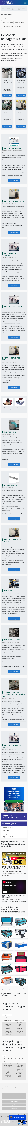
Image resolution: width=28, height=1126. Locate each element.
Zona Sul (14, 1017)
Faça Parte (14, 1108)
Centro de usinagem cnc (8, 30)
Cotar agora (7, 95)
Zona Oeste (6, 1017)
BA (12, 1059)
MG (8, 1056)
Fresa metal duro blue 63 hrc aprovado (12, 26)
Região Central (7, 1015)
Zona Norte (16, 1015)
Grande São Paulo (8, 1020)
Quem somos (14, 1101)
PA (8, 1061)
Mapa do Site (14, 1105)
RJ (4, 1056)
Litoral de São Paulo (19, 1020)
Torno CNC (5, 831)
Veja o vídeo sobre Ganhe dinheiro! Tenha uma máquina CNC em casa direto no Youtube (14, 873)
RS (4, 1059)
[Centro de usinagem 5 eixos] (7, 73)
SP (16, 1056)
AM (4, 1061)
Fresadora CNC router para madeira (11, 19)
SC (23, 1056)
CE (15, 1059)
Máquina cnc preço (19, 22)
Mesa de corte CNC (8, 827)
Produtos (14, 1098)
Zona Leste (21, 1017)
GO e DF (21, 1059)
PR (19, 1056)
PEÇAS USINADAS (7, 837)
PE (8, 1059)
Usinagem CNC (6, 834)
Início (14, 1094)
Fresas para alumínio (7, 22)
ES (12, 1056)
